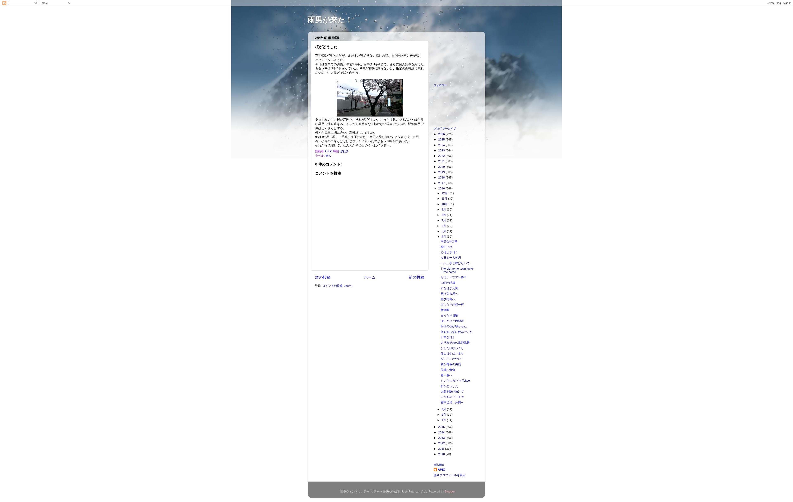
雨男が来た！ (330, 19)
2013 (442, 437)
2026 (442, 134)
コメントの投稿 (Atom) (337, 285)
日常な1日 (447, 337)
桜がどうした (449, 386)
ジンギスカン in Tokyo (455, 380)
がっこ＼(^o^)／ (451, 358)
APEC (442, 469)
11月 (445, 198)
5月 (444, 231)
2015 (442, 426)
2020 (442, 166)
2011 (441, 448)
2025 (442, 139)
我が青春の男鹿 (451, 364)
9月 (444, 209)
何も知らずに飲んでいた (456, 331)
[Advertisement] (454, 55)
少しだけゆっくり (452, 348)
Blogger (450, 491)
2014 (442, 432)
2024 (442, 145)
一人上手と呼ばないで (455, 263)
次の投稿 (323, 277)
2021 (442, 161)
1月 (444, 420)
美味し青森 (448, 369)
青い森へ (446, 375)
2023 (442, 150)
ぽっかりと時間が (452, 320)
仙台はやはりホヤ (452, 353)
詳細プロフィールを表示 (449, 475)
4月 (444, 236)
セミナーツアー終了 (454, 277)
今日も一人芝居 (451, 257)
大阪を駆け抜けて (452, 391)
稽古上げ (446, 247)
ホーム (370, 277)
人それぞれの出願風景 (455, 342)
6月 (444, 225)
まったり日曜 (449, 315)
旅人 (328, 155)
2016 (442, 188)
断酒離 (445, 310)
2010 (442, 454)
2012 (442, 443)
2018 (442, 177)
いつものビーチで (452, 397)
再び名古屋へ (449, 293)
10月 (445, 204)
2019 (442, 172)
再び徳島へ (448, 299)
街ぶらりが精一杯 (452, 304)
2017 (442, 183)
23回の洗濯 (448, 282)
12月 (445, 193)
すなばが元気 (449, 288)
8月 (444, 215)
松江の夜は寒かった (454, 326)
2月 (444, 414)
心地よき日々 (449, 252)
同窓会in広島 (449, 241)
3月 (444, 409)
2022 (442, 155)
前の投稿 (416, 277)
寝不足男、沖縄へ (452, 402)
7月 (444, 220)
